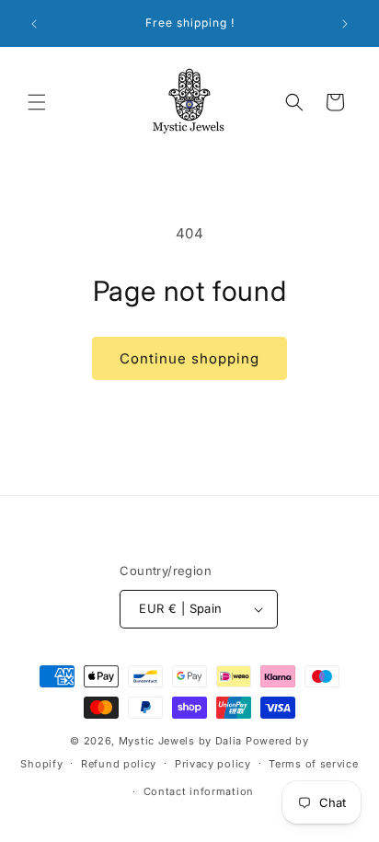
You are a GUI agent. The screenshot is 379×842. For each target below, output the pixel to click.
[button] (37, 102)
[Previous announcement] (34, 24)
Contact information (199, 791)
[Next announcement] (345, 24)
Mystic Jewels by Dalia (180, 740)
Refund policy (118, 763)
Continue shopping (189, 358)
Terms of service (313, 763)
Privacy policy (213, 763)
